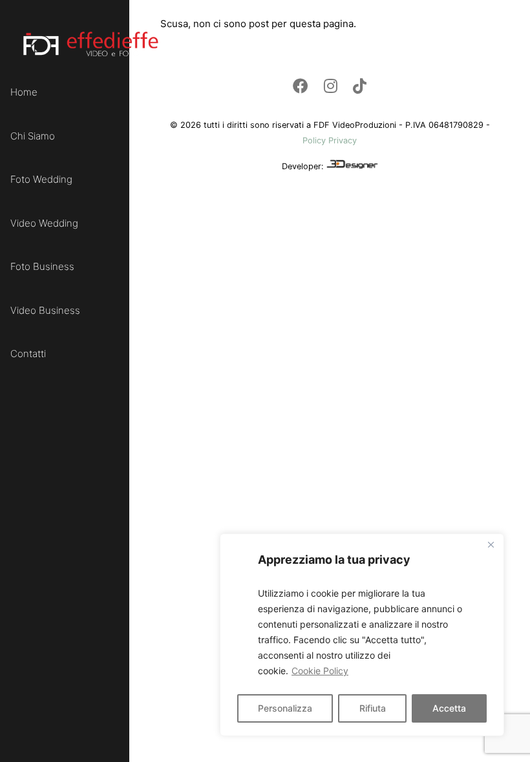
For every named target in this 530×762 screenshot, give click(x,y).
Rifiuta (372, 708)
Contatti (28, 353)
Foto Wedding (41, 179)
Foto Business (42, 266)
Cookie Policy (320, 670)
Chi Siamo (32, 136)
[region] (362, 634)
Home (23, 92)
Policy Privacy (329, 140)
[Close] (490, 544)
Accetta (449, 708)
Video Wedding (44, 223)
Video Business (45, 310)
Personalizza (285, 708)
